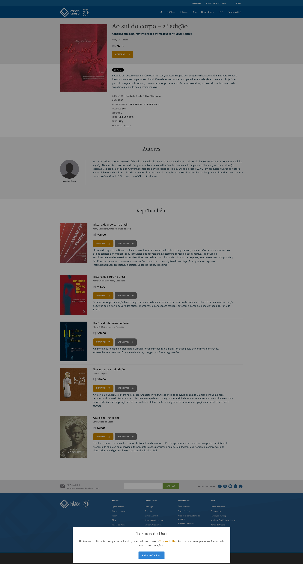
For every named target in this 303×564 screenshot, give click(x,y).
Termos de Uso (168, 541)
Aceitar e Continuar (151, 555)
